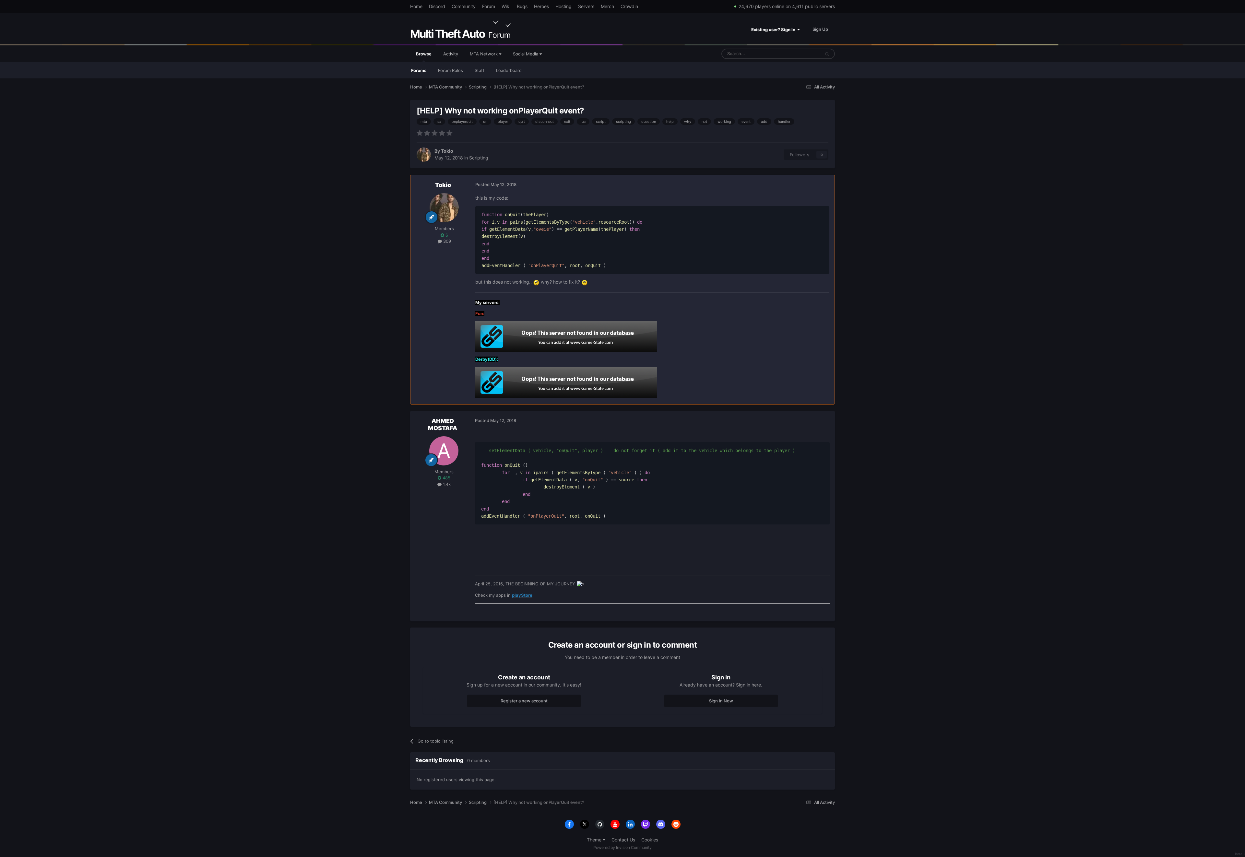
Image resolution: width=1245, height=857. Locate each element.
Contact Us (623, 839)
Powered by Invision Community (622, 847)
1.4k (446, 484)
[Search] (827, 53)
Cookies (649, 839)
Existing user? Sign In (774, 29)
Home (416, 6)
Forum (488, 6)
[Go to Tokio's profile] (424, 154)
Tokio (447, 151)
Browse (424, 53)
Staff (479, 70)
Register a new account (524, 700)
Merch (607, 6)
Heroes (541, 6)
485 (445, 477)
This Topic (801, 53)
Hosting (563, 6)
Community (464, 6)
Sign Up (820, 29)
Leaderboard (509, 70)
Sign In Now (721, 700)
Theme (595, 839)
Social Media (526, 53)
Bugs (522, 6)
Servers (586, 6)
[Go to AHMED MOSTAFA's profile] (443, 450)
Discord (437, 6)
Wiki (506, 6)
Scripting (478, 157)
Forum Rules (450, 70)
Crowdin (629, 6)
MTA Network (484, 53)
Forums (418, 70)
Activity (450, 53)
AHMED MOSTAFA (442, 424)
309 (446, 241)
